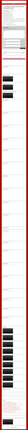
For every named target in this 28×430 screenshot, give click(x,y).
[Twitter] (7, 23)
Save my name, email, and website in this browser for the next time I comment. (11, 47)
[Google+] (9, 23)
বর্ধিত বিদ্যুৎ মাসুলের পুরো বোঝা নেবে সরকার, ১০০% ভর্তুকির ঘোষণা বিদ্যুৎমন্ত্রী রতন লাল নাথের (10, 409)
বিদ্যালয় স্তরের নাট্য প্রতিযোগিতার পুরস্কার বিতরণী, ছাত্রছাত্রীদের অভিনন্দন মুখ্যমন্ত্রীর (9, 402)
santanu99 (10, 24)
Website (4, 45)
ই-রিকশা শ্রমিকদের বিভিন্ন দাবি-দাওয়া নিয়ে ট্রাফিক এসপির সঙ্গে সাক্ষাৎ (8, 411)
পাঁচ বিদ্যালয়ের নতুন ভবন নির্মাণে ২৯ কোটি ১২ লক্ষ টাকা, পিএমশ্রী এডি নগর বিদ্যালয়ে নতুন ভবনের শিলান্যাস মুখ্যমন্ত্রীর (12, 410)
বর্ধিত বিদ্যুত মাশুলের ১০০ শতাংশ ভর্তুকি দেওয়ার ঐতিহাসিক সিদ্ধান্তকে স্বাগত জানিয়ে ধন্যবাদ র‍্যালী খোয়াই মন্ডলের (11, 407)
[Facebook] (4, 23)
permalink (15, 24)
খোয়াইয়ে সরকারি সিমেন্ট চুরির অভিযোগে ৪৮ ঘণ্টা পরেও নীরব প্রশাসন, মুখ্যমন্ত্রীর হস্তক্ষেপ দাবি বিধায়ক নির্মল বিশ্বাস (11, 408)
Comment (5, 30)
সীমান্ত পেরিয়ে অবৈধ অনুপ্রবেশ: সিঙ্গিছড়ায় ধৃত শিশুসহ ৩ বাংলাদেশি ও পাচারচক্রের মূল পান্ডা (10, 404)
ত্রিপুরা (8, 24)
